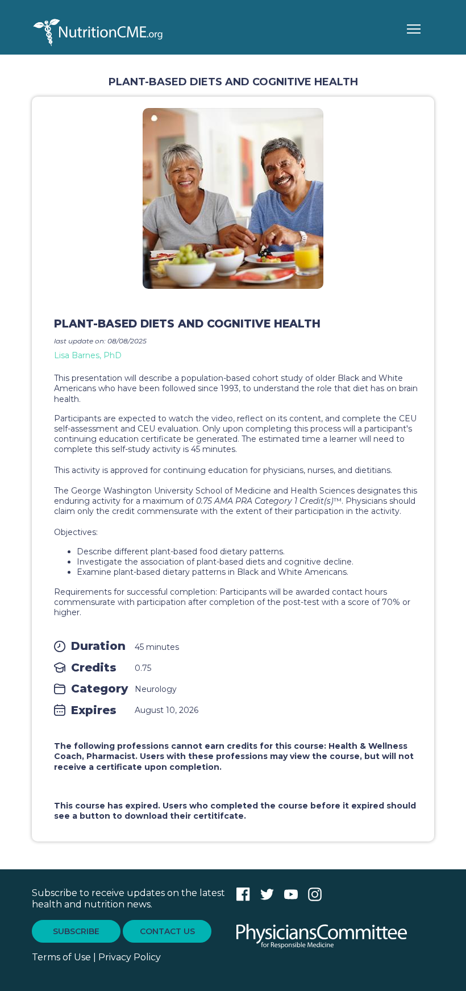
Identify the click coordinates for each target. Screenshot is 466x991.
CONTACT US (167, 931)
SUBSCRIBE (76, 931)
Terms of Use (61, 957)
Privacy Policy (129, 957)
